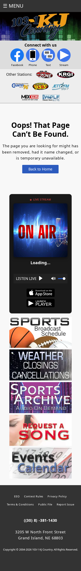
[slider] (61, 279)
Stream (63, 65)
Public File (45, 504)
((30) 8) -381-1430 (40, 520)
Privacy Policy (57, 496)
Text (48, 65)
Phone (33, 65)
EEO (17, 496)
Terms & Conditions (20, 504)
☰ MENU (13, 5)
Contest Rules (33, 496)
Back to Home (40, 169)
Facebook (17, 65)
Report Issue (65, 504)
